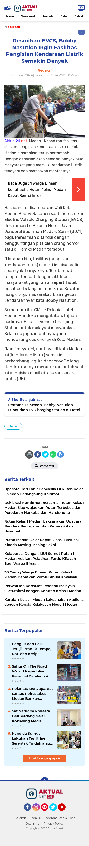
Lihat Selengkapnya (43, 758)
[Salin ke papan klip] (60, 454)
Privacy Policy (53, 823)
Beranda (20, 818)
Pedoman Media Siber (59, 818)
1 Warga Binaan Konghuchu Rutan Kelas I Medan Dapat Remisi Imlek (37, 189)
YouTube (65, 813)
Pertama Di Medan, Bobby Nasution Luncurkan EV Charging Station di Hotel (44, 407)
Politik (79, 16)
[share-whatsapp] (53, 454)
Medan (13, 426)
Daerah (47, 16)
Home (9, 16)
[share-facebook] (37, 454)
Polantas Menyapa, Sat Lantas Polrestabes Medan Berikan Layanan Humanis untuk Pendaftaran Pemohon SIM (32, 693)
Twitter (55, 813)
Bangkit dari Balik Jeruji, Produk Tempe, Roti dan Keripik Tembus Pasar (31, 649)
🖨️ (29, 454)
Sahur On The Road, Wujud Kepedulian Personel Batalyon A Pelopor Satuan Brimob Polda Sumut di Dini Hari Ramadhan (32, 671)
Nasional (28, 16)
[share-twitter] (45, 454)
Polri (63, 16)
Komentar (46, 466)
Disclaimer (33, 823)
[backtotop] (44, 781)
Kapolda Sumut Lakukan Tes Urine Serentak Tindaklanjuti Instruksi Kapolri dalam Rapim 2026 (32, 738)
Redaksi (35, 818)
